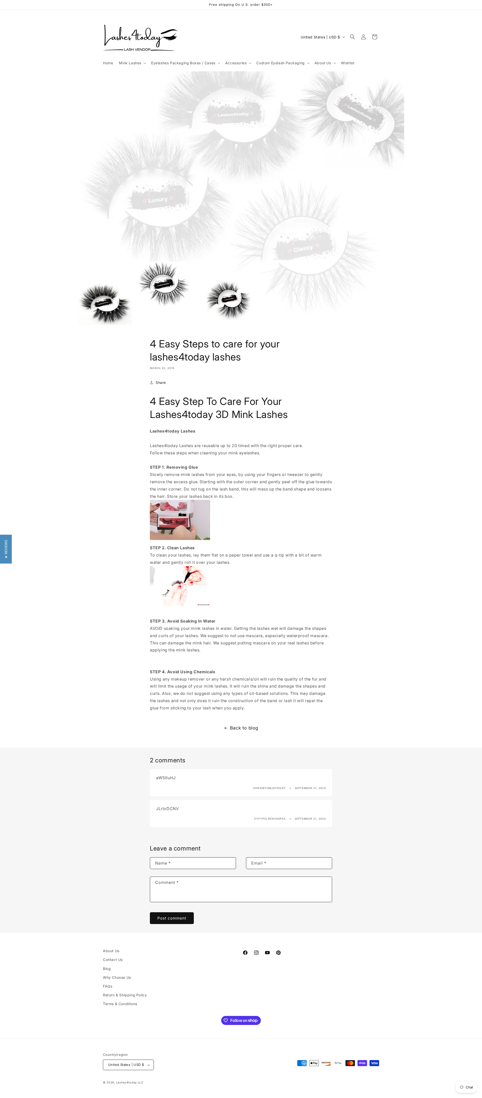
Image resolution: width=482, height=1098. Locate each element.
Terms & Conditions (120, 1004)
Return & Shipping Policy (125, 995)
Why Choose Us (117, 977)
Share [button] (161, 382)
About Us (111, 951)
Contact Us (113, 959)
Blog (107, 968)
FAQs (107, 986)
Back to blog (244, 727)
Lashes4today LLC (129, 1082)
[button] (132, 63)
